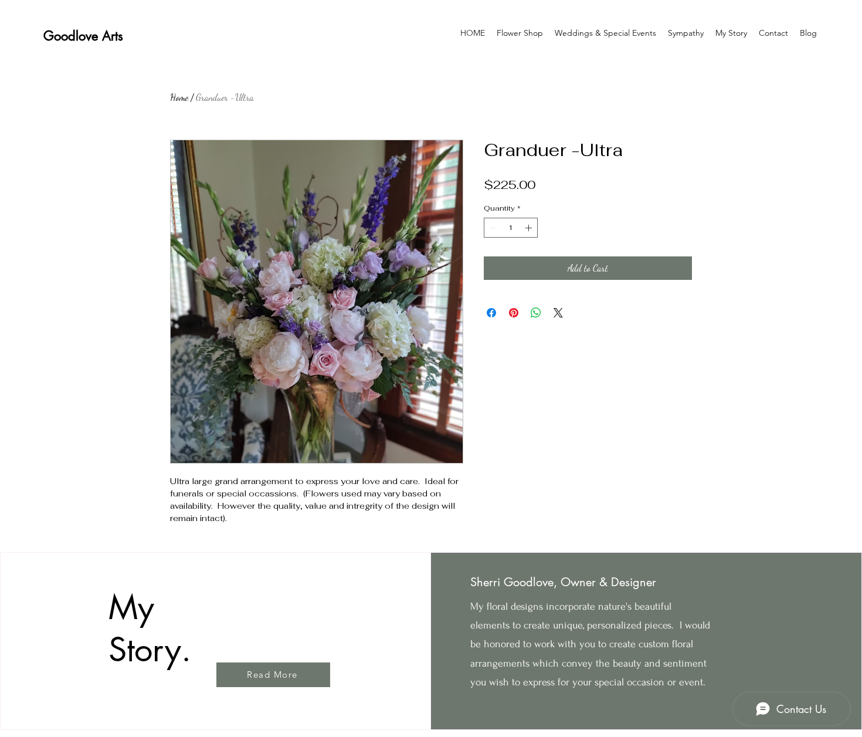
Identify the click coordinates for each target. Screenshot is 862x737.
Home (179, 97)
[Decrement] (492, 227)
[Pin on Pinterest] (514, 313)
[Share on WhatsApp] (536, 313)
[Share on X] (558, 313)
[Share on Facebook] (491, 313)
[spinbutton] (510, 227)
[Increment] (529, 227)
